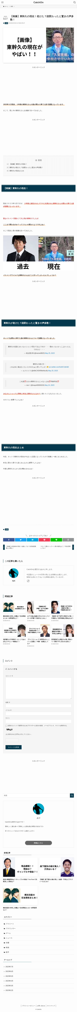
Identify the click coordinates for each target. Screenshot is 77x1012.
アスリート (10, 924)
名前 (8, 702)
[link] (28, 581)
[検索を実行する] (72, 795)
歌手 (7, 952)
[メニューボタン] (2, 2)
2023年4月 (9, 981)
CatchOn (38, 2)
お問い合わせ (41, 1006)
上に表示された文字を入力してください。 (19, 734)
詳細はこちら (38, 843)
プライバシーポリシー (28, 1006)
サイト (8, 718)
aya (13, 581)
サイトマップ (51, 1006)
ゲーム (8, 933)
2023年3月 (9, 986)
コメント (9, 676)
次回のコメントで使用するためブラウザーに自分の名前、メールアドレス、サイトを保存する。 (38, 725)
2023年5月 (9, 976)
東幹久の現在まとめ (17, 171)
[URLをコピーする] (68, 539)
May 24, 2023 (49, 385)
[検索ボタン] (74, 2)
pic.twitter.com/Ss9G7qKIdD (59, 367)
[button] (9, 539)
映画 (7, 947)
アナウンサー (11, 928)
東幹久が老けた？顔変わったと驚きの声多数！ (26, 167)
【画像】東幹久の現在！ (18, 164)
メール (9, 710)
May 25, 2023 (50, 353)
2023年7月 (9, 967)
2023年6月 (9, 971)
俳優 (6, 23)
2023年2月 (9, 990)
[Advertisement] (38, 83)
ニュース (9, 938)
